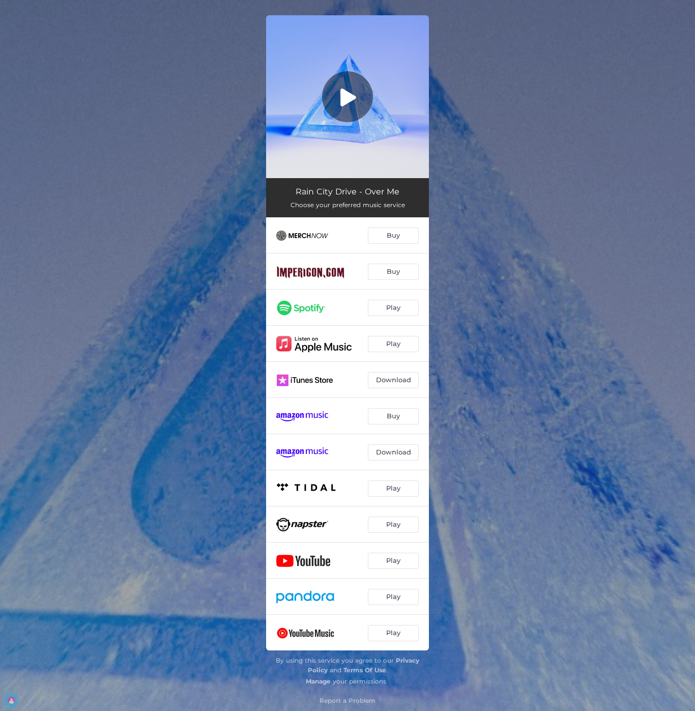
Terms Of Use (364, 670)
